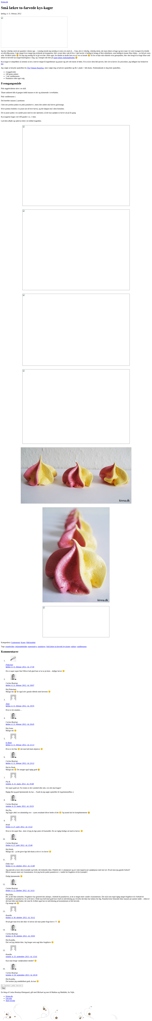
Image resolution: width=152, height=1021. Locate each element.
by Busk (9, 743)
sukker (73, 647)
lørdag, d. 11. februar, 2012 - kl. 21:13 (20, 745)
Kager (23, 642)
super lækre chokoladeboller (64, 58)
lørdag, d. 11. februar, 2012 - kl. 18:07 (20, 685)
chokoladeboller (21, 647)
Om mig (9, 998)
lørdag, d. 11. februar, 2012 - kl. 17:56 (20, 667)
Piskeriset (9, 665)
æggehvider (9, 647)
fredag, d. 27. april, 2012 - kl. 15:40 (19, 845)
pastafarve (41, 647)
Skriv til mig (10, 1001)
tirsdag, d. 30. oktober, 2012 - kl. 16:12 (20, 918)
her (2, 64)
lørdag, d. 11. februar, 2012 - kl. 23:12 (20, 763)
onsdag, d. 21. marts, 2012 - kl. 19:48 (20, 784)
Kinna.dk (4, 2)
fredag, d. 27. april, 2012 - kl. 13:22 (19, 827)
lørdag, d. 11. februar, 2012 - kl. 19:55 (20, 706)
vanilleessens (82, 647)
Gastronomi (15, 642)
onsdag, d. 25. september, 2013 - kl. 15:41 (21, 957)
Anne (8, 704)
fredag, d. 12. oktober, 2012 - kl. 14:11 (20, 890)
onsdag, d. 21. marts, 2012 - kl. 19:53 (20, 806)
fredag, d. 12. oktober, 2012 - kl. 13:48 (20, 866)
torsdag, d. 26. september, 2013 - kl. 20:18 (21, 975)
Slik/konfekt (30, 642)
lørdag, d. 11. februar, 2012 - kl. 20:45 (20, 724)
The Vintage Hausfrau (35, 68)
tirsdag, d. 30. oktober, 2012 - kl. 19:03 (20, 936)
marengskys (32, 647)
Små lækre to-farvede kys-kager (58, 647)
